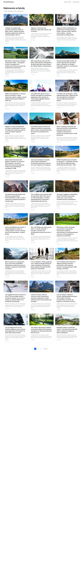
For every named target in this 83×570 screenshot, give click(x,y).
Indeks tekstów (67, 2)
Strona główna (76, 2)
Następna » (46, 348)
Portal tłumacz (9, 2)
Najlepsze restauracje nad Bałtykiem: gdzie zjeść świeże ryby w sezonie (41, 29)
